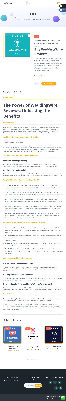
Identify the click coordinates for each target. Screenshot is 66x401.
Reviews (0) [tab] (17, 92)
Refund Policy (57, 396)
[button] (29, 35)
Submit (39, 385)
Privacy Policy (48, 396)
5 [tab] (32, 359)
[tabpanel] (12, 339)
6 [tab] (38, 359)
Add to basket (50, 83)
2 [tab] (28, 359)
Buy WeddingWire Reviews (49, 40)
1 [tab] (27, 359)
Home (18, 20)
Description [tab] (7, 92)
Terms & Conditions (52, 399)
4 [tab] (31, 359)
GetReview (26, 20)
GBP (62, 10)
